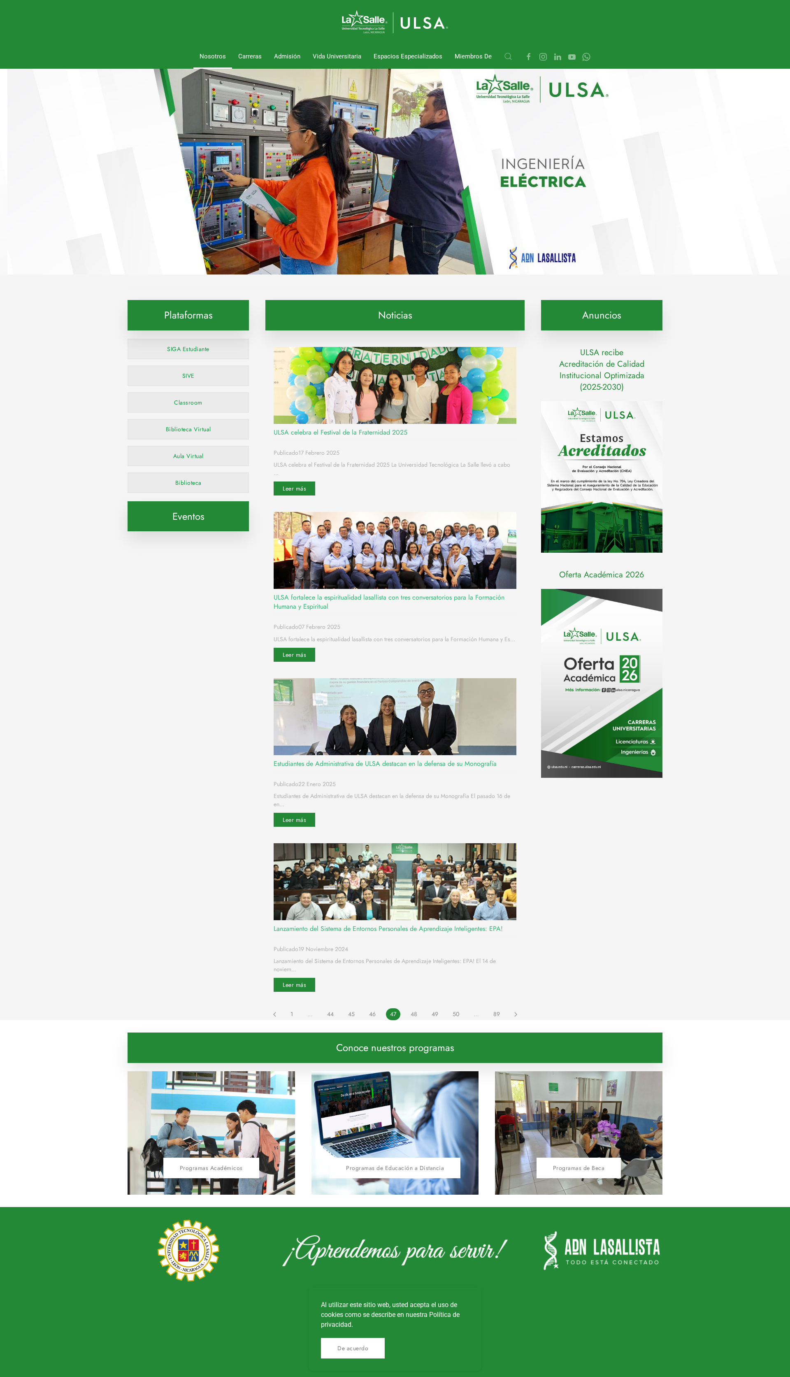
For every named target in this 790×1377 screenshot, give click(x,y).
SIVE (188, 376)
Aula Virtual (188, 456)
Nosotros (213, 56)
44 (330, 1014)
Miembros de (473, 56)
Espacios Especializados (408, 56)
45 (351, 1014)
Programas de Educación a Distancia (395, 1168)
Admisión (287, 56)
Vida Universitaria (337, 56)
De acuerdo (352, 1348)
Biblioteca (188, 483)
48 (414, 1014)
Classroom (188, 402)
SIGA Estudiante (188, 349)
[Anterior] (274, 1014)
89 (496, 1014)
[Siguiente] (515, 1014)
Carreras (250, 56)
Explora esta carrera (245, 255)
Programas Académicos (211, 1168)
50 (456, 1014)
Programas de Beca (579, 1168)
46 (372, 1014)
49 (435, 1014)
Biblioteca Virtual (188, 429)
